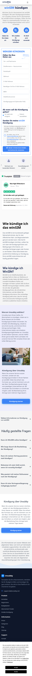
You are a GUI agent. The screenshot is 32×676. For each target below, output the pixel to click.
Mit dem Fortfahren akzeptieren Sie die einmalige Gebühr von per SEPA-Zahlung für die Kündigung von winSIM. (15, 129)
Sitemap (3, 630)
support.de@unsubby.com (12, 591)
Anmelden (4, 599)
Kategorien (4, 624)
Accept (16, 667)
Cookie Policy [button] (25, 658)
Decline (16, 671)
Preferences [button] (10, 662)
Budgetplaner (5, 606)
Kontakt (3, 638)
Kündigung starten (16, 401)
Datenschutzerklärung (12, 136)
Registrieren (5, 602)
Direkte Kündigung (7, 612)
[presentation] (16, 86)
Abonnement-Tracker (7, 609)
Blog (2, 627)
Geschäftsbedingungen (13, 139)
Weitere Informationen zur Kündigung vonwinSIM (14, 419)
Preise (3, 620)
